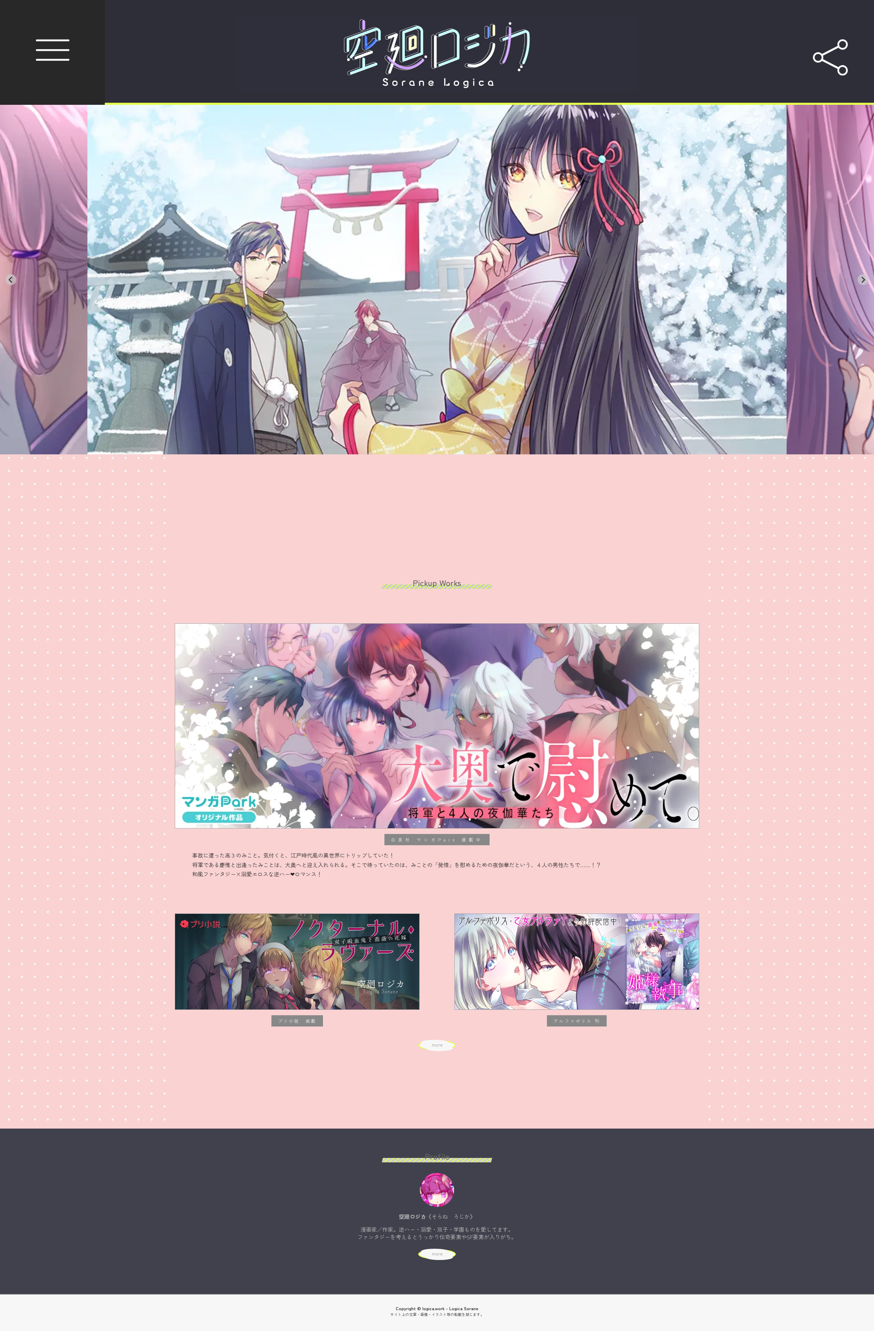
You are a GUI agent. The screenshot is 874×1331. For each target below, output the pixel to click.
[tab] (432, 449)
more (437, 1044)
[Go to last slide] (10, 279)
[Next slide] (863, 279)
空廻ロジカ (872, 0)
